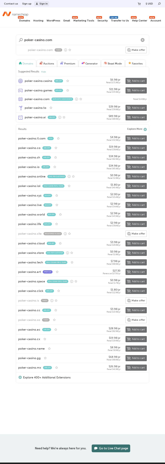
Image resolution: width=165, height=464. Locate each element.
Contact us (11, 3)
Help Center (139, 20)
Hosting (38, 20)
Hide (43, 72)
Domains (24, 20)
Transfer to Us (119, 20)
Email (66, 20)
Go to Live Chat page (113, 448)
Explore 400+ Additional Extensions (47, 377)
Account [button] (155, 20)
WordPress (53, 20)
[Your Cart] (139, 4)
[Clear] (143, 40)
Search (21, 40)
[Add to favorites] (69, 50)
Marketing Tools (83, 20)
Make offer (138, 49)
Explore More (134, 129)
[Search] (159, 4)
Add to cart (138, 80)
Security (102, 20)
